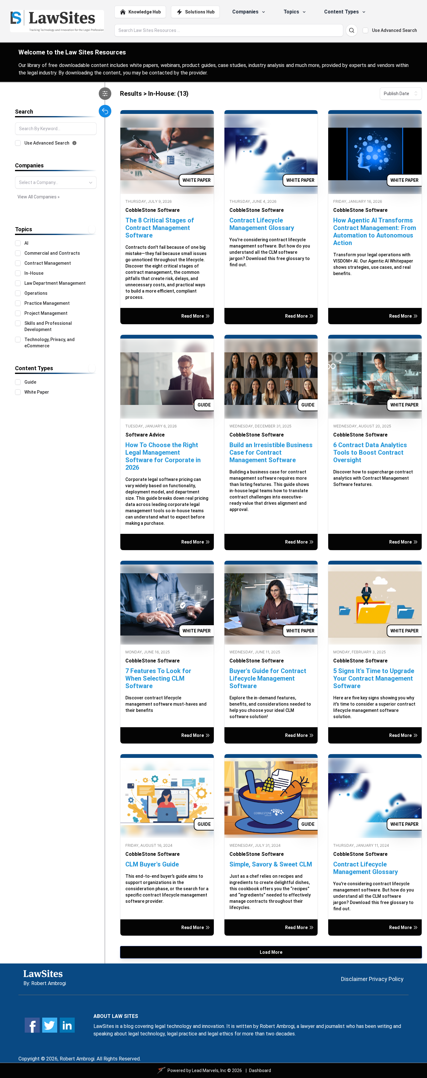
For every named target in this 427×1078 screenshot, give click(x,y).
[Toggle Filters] (105, 93)
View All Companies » (39, 196)
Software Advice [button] (145, 435)
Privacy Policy (386, 979)
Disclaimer (354, 979)
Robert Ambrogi (48, 983)
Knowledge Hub (144, 11)
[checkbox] (365, 30)
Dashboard (260, 1070)
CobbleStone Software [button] (152, 210)
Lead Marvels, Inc (209, 1070)
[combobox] (56, 182)
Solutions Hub (199, 11)
